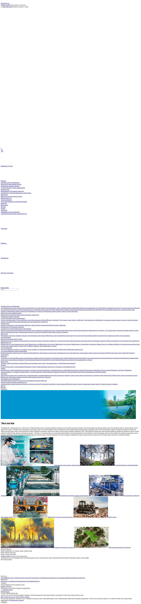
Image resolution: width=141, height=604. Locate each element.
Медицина (4, 194)
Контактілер (36, 581)
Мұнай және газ (6, 198)
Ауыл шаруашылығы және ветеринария (14, 201)
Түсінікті (4, 602)
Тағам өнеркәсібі (6, 200)
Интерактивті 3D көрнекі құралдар (12, 191)
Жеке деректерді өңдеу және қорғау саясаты (15, 597)
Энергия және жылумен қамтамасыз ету (14, 213)
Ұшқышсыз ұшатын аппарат (10, 186)
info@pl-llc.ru (5, 3)
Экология (4, 210)
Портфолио (21, 581)
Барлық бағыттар (79, 578)
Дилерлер (28, 581)
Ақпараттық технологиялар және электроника (16, 193)
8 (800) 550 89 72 (6, 5)
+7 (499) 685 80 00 (7, 7)
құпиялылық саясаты (17, 600)
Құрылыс (4, 203)
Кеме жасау (4, 205)
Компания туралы (6, 581)
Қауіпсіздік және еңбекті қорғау (11, 184)
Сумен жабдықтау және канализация (13, 188)
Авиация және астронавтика (10, 182)
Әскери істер (5, 189)
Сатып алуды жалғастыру (18, 556)
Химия (3, 208)
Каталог (15, 581)
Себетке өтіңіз (5, 556)
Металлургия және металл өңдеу (11, 196)
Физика (3, 207)
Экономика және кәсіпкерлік (10, 212)
